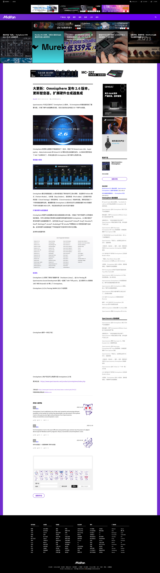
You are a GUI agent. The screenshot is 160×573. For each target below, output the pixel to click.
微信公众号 (134, 1)
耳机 (91, 542)
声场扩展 (58, 536)
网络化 (66, 548)
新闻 (68, 17)
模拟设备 (101, 530)
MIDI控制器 (92, 530)
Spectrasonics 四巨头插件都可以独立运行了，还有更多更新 (114, 292)
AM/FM (45, 532)
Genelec (114, 536)
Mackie (113, 540)
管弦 (32, 536)
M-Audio (123, 540)
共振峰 (45, 548)
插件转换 (80, 548)
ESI (121, 536)
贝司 (32, 532)
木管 (32, 550)
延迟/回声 (58, 532)
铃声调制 (67, 550)
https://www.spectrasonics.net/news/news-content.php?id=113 (57, 389)
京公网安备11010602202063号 (93, 568)
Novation (123, 544)
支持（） (40, 420)
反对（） (46, 420)
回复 (35, 420)
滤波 (57, 542)
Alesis (122, 529)
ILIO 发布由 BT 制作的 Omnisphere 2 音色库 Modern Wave (114, 254)
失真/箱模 (67, 540)
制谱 (79, 550)
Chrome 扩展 (92, 567)
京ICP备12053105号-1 (79, 568)
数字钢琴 (101, 536)
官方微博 (145, 1)
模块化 (45, 542)
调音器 (66, 552)
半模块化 (45, 540)
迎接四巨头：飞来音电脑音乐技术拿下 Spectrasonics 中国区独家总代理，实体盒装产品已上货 (114, 222)
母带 (66, 532)
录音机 (66, 546)
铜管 (32, 529)
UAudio (122, 550)
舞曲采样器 (102, 550)
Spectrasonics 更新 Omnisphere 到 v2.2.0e (114, 311)
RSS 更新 (86, 567)
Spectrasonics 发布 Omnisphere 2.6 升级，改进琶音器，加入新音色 (114, 276)
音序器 (100, 552)
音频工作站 (80, 529)
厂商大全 (63, 17)
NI (121, 542)
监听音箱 (92, 548)
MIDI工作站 (80, 532)
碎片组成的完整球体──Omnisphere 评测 (113, 193)
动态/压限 (67, 536)
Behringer (114, 532)
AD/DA (100, 540)
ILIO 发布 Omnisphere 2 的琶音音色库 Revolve (113, 298)
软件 (80, 17)
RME (122, 546)
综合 (32, 552)
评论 (59, 99)
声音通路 (67, 544)
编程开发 (80, 552)
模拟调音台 (92, 536)
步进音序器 (80, 546)
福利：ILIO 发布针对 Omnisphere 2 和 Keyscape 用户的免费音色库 (113, 303)
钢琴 (32, 540)
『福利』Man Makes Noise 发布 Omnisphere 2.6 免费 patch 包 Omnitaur (113, 260)
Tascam (113, 548)
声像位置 (58, 552)
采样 (44, 534)
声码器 (57, 548)
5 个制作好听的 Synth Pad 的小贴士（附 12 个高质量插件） (114, 236)
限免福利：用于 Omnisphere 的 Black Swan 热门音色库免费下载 (114, 216)
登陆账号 (7, 1)
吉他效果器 (102, 538)
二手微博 (155, 1)
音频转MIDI (67, 542)
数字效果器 (92, 552)
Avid (122, 532)
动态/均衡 (101, 542)
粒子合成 (45, 536)
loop (32, 542)
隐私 (105, 567)
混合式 (45, 538)
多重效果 (58, 550)
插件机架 (80, 538)
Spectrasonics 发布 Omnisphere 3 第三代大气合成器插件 (114, 210)
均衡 (57, 544)
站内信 (14, 1)
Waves (113, 552)
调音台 (57, 538)
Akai (113, 530)
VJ (78, 544)
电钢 (32, 534)
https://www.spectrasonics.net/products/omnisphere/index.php (62, 381)
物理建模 (45, 550)
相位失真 (45, 544)
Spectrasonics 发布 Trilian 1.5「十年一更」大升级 (114, 368)
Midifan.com (48, 392)
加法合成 (45, 530)
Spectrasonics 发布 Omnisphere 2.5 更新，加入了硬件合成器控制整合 (114, 287)
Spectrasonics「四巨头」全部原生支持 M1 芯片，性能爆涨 (114, 241)
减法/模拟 (45, 529)
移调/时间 (58, 540)
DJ (78, 542)
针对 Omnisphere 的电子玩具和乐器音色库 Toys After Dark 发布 (114, 271)
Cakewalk (123, 534)
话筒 (91, 540)
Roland (122, 548)
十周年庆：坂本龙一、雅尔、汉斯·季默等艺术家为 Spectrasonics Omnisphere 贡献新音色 (114, 248)
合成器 (100, 529)
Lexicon (123, 538)
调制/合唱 (67, 538)
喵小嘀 (62, 567)
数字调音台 (92, 538)
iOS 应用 (50, 567)
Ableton (114, 529)
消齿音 (57, 534)
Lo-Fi (66, 534)
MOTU (113, 542)
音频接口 (92, 534)
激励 (57, 529)
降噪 (66, 529)
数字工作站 (102, 544)
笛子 (32, 546)
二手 (91, 17)
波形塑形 (45, 546)
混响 (57, 530)
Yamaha (123, 552)
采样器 (100, 548)
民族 (32, 530)
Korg (113, 538)
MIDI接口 (92, 532)
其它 (44, 552)
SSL (113, 546)
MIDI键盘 (92, 529)
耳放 (91, 546)
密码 (36, 486)
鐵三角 (122, 530)
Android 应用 (57, 567)
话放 (91, 544)
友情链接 (110, 567)
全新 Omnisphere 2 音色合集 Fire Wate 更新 (114, 308)
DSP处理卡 (92, 550)
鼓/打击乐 (33, 538)
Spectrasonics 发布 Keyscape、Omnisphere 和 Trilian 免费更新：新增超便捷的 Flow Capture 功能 (114, 230)
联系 (101, 567)
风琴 (32, 548)
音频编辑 (80, 536)
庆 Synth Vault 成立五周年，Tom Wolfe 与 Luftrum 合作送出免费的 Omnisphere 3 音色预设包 (114, 204)
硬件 (74, 17)
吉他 (32, 544)
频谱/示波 (67, 530)
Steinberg (114, 550)
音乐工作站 (80, 530)
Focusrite (114, 534)
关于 (98, 567)
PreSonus (114, 544)
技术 (85, 17)
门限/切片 (58, 546)
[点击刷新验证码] (74, 486)
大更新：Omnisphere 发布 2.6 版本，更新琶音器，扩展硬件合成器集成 (114, 265)
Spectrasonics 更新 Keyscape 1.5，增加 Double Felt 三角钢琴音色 (113, 342)
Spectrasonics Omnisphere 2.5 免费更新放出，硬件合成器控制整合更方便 (114, 281)
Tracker (79, 540)
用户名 (37, 483)
